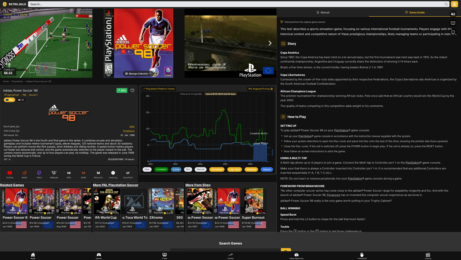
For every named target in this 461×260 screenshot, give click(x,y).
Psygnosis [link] (333, 195)
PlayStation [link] (341, 130)
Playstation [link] (17, 81)
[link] (21, 100)
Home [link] (6, 81)
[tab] (33, 255)
